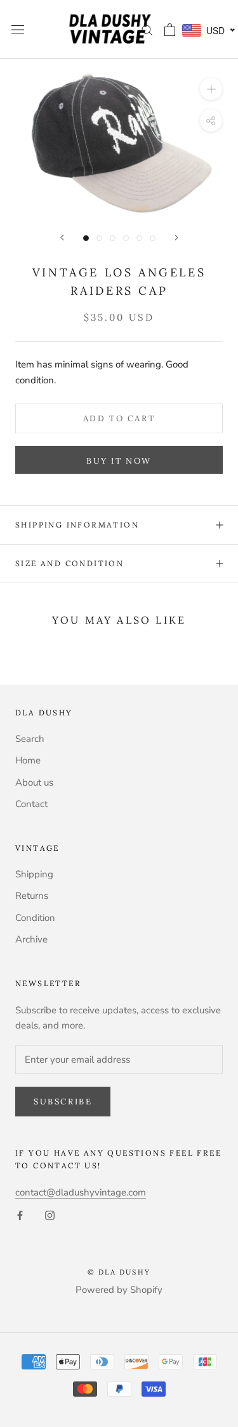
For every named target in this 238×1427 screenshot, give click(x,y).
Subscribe (63, 1101)
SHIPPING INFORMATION (77, 524)
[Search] (147, 29)
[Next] (176, 237)
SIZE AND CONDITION (69, 563)
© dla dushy (119, 1272)
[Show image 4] (126, 238)
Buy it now (119, 460)
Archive (31, 939)
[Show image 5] (139, 238)
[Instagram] (50, 1215)
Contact (31, 804)
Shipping (34, 874)
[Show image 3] (113, 238)
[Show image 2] (99, 238)
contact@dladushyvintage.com (80, 1192)
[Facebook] (20, 1215)
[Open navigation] (17, 29)
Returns (31, 895)
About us (34, 782)
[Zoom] (211, 89)
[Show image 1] (86, 238)
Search (29, 738)
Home (28, 760)
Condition (35, 917)
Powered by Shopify (119, 1289)
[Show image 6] (152, 238)
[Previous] (62, 237)
